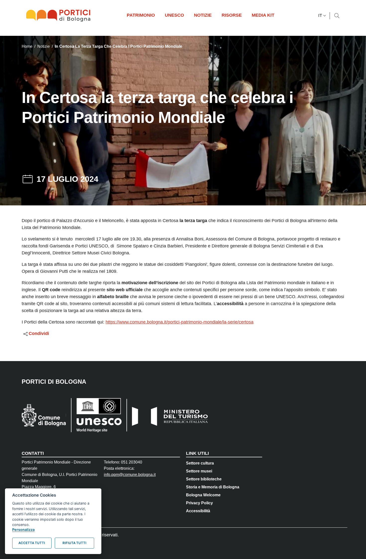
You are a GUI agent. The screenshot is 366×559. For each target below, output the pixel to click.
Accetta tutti (31, 543)
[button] (322, 15)
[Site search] (337, 16)
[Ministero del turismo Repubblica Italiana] (167, 415)
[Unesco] (96, 415)
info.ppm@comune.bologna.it (130, 474)
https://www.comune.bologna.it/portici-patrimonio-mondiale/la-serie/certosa (179, 322)
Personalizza (23, 529)
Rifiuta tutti (74, 543)
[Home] (60, 16)
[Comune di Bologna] (44, 415)
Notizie (43, 46)
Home (27, 46)
